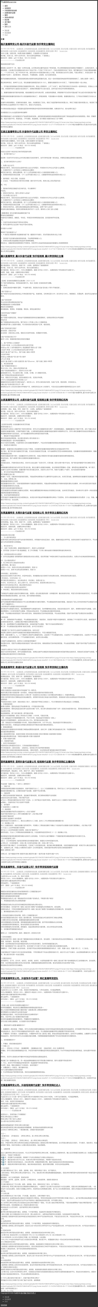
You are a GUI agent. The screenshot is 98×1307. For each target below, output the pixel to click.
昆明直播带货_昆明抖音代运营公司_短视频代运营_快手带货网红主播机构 (38, 761)
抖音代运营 (13, 51)
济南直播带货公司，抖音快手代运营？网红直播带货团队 (29, 978)
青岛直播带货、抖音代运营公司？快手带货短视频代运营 (29, 866)
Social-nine (63, 51)
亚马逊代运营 (65, 983)
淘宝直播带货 (40, 51)
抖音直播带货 (22, 51)
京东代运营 (64, 49)
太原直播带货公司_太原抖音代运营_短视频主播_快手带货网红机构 (34, 399)
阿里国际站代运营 (9, 988)
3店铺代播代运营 (43, 49)
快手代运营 (81, 49)
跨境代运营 (50, 51)
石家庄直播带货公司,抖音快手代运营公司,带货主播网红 (29, 131)
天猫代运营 (73, 49)
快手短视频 (4, 51)
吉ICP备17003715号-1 (28, 1293)
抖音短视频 (31, 51)
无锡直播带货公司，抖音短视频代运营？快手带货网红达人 (30, 1085)
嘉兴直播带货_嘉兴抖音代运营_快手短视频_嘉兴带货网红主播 (32, 256)
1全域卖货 (19, 49)
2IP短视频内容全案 (30, 49)
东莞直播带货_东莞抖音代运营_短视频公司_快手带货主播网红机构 (34, 512)
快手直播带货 (90, 49)
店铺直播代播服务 (84, 766)
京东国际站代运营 (75, 672)
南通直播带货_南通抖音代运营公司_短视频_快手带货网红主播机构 (34, 667)
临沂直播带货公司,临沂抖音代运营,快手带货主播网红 (28, 44)
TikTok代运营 (55, 49)
